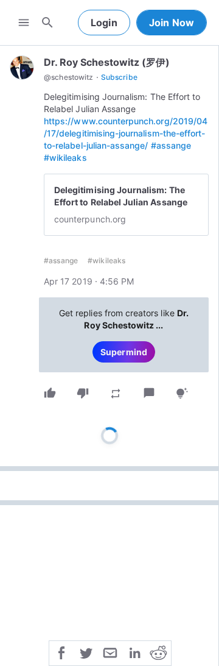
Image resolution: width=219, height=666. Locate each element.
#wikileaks (65, 157)
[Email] (110, 652)
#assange (171, 145)
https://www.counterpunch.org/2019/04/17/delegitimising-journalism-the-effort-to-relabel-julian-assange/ (125, 133)
